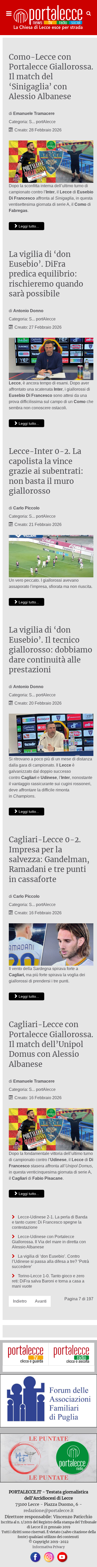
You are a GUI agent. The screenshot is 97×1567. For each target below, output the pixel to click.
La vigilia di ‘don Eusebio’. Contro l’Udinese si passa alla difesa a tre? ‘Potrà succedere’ (50, 1261)
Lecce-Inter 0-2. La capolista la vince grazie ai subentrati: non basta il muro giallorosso (46, 471)
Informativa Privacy (48, 1547)
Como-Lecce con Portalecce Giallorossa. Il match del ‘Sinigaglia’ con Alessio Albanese (51, 76)
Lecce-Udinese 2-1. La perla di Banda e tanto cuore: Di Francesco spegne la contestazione (49, 1222)
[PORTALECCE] (48, 17)
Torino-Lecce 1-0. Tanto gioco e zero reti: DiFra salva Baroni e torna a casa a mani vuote (48, 1281)
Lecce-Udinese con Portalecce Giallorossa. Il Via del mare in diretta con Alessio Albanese (49, 1241)
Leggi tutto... (28, 226)
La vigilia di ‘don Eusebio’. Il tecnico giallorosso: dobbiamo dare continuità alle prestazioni (50, 649)
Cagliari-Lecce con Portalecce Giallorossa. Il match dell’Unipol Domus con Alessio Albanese (51, 1044)
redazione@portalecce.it (49, 1510)
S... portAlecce (42, 122)
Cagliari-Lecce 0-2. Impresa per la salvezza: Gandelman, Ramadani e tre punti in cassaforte (49, 859)
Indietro (20, 1301)
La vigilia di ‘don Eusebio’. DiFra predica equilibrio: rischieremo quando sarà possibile (46, 274)
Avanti (41, 1301)
